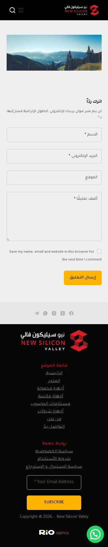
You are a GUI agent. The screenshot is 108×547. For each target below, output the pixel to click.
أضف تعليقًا (85, 199)
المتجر (54, 381)
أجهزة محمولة (50, 389)
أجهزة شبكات (50, 412)
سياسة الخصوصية (54, 451)
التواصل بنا (54, 427)
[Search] (12, 10)
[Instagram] (54, 313)
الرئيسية (54, 373)
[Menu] (20, 10)
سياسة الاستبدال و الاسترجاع (54, 467)
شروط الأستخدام (54, 459)
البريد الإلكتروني (83, 156)
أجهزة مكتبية (50, 396)
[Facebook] (71, 313)
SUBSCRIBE (54, 502)
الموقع (91, 177)
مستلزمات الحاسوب (50, 404)
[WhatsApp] (45, 313)
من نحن (54, 419)
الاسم (91, 135)
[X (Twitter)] (62, 313)
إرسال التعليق (83, 278)
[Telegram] (37, 313)
